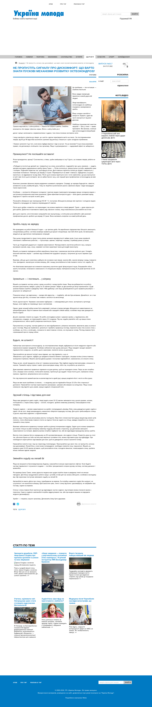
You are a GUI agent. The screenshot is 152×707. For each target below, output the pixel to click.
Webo (85, 698)
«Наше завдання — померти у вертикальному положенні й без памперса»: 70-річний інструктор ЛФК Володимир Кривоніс (54, 557)
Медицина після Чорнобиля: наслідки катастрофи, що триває (81, 601)
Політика (40, 57)
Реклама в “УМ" (79, 4)
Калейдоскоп (124, 57)
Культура (101, 57)
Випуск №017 (105, 64)
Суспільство (66, 57)
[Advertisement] (76, 36)
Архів (51, 4)
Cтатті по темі (24, 545)
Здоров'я (90, 57)
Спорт (111, 57)
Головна (18, 57)
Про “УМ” (63, 4)
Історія (79, 57)
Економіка (52, 57)
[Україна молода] (39, 13)
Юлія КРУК (92, 82)
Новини (29, 57)
